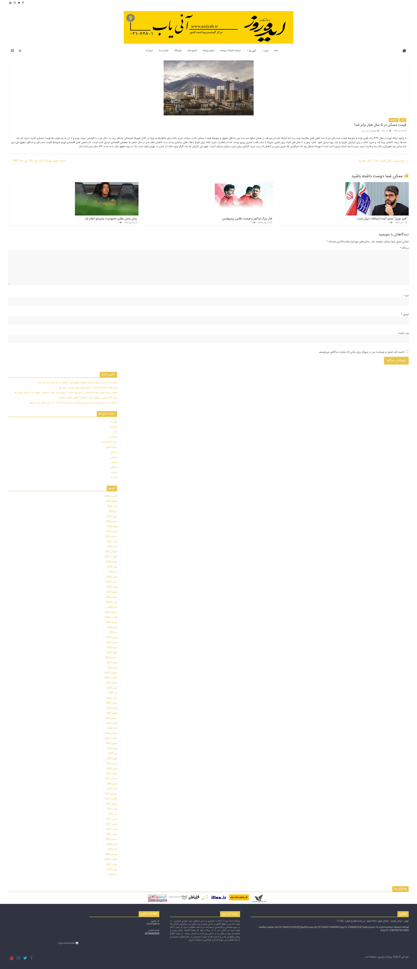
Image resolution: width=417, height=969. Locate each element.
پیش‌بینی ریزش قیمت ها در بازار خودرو (384, 161)
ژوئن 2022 (112, 748)
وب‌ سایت (403, 333)
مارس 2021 (111, 824)
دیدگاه (404, 248)
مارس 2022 (111, 763)
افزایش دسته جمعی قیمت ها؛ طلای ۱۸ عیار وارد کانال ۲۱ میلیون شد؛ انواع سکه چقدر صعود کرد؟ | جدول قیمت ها (65, 393)
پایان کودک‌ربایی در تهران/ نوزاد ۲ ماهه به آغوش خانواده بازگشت (87, 398)
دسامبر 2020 (111, 839)
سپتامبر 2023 (111, 673)
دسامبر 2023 (111, 657)
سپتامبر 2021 (111, 794)
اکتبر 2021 (112, 789)
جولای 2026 (111, 501)
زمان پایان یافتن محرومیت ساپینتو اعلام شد (111, 218)
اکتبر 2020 (112, 849)
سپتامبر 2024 (111, 612)
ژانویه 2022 (111, 773)
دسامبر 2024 (111, 597)
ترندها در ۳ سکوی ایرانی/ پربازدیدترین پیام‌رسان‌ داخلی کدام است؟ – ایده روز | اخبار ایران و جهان (73, 403)
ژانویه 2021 (111, 834)
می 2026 (112, 511)
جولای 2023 (111, 683)
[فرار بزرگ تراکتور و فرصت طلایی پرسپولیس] (241, 184)
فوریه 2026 (112, 526)
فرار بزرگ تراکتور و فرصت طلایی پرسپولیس (247, 218)
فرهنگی (113, 467)
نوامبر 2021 (112, 784)
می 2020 (112, 874)
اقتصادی (393, 120)
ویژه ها (114, 477)
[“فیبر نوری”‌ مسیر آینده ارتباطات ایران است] (377, 184)
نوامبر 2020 (112, 844)
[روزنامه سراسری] (404, 51)
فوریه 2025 (112, 587)
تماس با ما (163, 50)
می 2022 (112, 753)
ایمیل (405, 315)
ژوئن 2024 (112, 627)
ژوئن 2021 (112, 809)
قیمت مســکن (367, 130)
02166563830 (152, 933)
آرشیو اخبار (192, 50)
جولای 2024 (111, 622)
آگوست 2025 (111, 557)
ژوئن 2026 (112, 506)
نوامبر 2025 (112, 541)
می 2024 (112, 632)
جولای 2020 (111, 864)
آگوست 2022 (111, 738)
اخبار (266, 51)
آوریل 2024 (111, 637)
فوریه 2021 (112, 829)
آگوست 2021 (111, 799)
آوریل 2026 (111, 516)
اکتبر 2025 (112, 546)
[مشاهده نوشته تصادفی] (12, 50)
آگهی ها (252, 51)
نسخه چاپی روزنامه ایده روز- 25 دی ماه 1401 (37, 161)
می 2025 (112, 572)
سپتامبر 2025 (111, 552)
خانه (276, 50)
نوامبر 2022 (112, 723)
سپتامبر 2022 (111, 733)
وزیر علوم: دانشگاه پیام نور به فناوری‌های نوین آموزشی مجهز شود (87, 387)
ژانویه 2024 (111, 652)
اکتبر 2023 (112, 668)
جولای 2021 (111, 804)
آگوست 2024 (111, 617)
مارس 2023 (111, 703)
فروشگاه (177, 50)
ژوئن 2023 (112, 688)
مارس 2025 (111, 582)
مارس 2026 (111, 521)
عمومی (114, 462)
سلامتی (113, 452)
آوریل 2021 (111, 819)
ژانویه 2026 (111, 531)
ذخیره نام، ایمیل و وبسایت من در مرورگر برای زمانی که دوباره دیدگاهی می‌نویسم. (361, 352)
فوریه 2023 (112, 708)
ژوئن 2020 (112, 869)
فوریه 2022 (112, 768)
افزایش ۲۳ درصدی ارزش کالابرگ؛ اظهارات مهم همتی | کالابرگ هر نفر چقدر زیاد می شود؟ (77, 382)
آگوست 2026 (111, 496)
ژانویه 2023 (111, 713)
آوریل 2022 (111, 758)
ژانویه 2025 (111, 592)
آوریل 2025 (111, 577)
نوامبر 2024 (112, 602)
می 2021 (112, 814)
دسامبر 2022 (111, 718)
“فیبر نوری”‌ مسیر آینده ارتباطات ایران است (382, 218)
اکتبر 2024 (112, 607)
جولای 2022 (111, 743)
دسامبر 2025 (111, 536)
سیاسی (114, 457)
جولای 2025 (111, 562)
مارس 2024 (111, 642)
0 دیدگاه (385, 130)
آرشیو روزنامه (208, 50)
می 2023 (112, 693)
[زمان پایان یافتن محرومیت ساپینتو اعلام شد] (106, 184)
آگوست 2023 (111, 678)
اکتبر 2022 (112, 728)
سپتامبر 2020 (111, 854)
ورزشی (114, 472)
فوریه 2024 (112, 647)
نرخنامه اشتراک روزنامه (230, 50)
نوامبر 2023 (112, 662)
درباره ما (149, 50)
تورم (375, 130)
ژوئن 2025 (112, 567)
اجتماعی (113, 427)
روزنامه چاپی (111, 447)
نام (406, 296)
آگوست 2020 (111, 859)
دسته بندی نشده (109, 442)
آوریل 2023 (111, 698)
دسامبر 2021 (111, 779)
